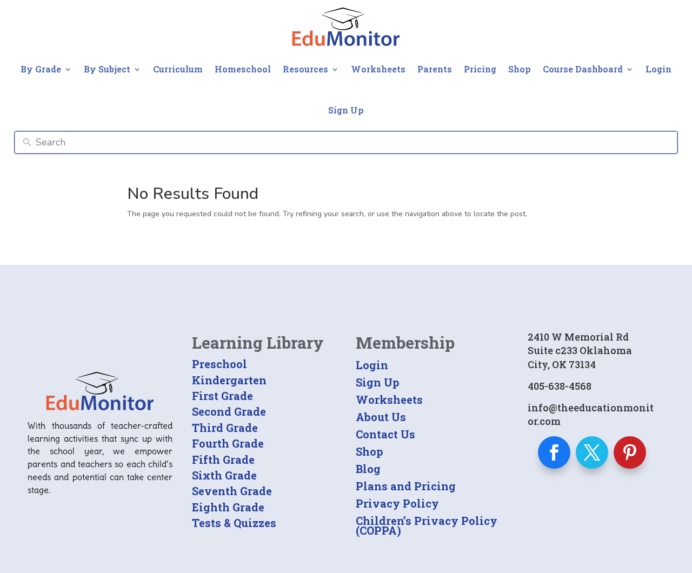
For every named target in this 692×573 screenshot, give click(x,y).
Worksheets (378, 69)
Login (658, 69)
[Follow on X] (592, 452)
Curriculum (178, 69)
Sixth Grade (224, 475)
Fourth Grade (228, 443)
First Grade (222, 396)
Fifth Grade (223, 459)
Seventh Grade (232, 491)
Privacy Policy (397, 503)
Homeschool (243, 69)
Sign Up (346, 110)
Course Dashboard (583, 69)
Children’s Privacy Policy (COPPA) (426, 525)
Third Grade (225, 428)
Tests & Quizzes (234, 523)
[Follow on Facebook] (554, 452)
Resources (305, 69)
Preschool (219, 364)
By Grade (41, 69)
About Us (381, 417)
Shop (519, 69)
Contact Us (385, 434)
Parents (434, 69)
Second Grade (229, 411)
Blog (368, 469)
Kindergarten (229, 380)
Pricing (480, 69)
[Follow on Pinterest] (630, 452)
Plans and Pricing (406, 486)
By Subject (107, 69)
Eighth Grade (228, 507)
